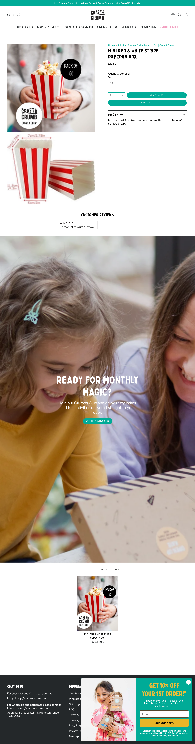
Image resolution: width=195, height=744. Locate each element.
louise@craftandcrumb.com (33, 708)
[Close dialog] (188, 682)
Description (116, 114)
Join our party (164, 723)
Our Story (75, 693)
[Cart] (186, 14)
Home (111, 45)
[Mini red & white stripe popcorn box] (97, 603)
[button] (179, 14)
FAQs (72, 709)
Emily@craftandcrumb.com (31, 698)
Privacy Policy (77, 731)
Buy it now (147, 102)
